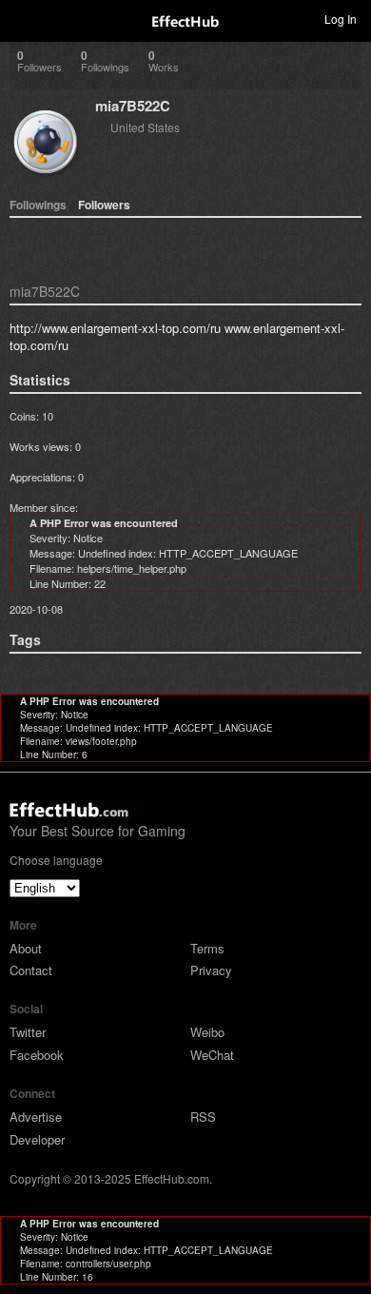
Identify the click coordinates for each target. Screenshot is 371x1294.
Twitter (28, 1032)
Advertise (36, 1117)
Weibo (207, 1032)
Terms (207, 948)
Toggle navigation (23, 18)
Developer (37, 1139)
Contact (31, 970)
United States (145, 127)
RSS (203, 1117)
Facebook (37, 1055)
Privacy (211, 970)
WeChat (212, 1055)
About (26, 948)
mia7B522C (132, 105)
